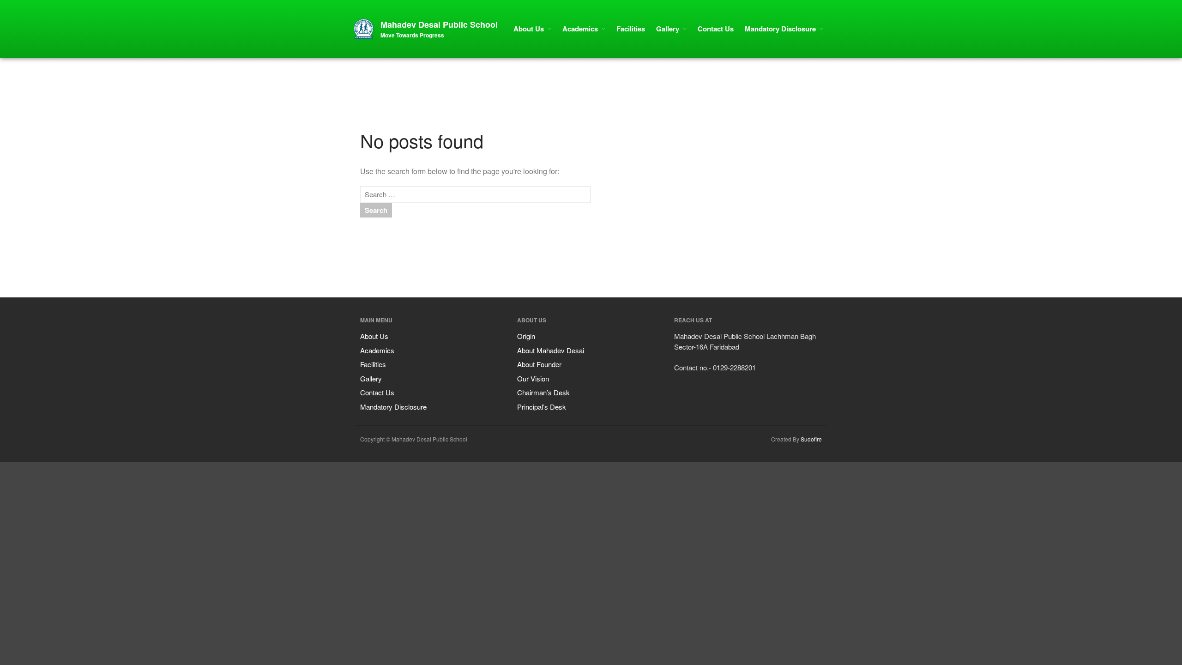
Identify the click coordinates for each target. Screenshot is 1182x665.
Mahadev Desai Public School (439, 24)
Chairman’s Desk (543, 392)
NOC (1092, 487)
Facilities (630, 29)
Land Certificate (1104, 571)
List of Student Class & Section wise (1126, 650)
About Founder (539, 364)
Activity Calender (1105, 624)
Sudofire (811, 439)
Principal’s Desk (541, 406)
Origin (526, 336)
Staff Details (1100, 585)
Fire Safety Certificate (1110, 526)
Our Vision (533, 378)
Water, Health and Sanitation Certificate (1117, 555)
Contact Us (716, 29)
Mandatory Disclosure (780, 29)
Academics (580, 29)
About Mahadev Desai (550, 350)
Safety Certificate (1105, 513)
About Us (528, 29)
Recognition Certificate (1111, 499)
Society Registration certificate (1120, 473)
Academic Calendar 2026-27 (1117, 638)
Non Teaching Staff (1107, 611)
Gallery (667, 29)
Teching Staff (1101, 598)
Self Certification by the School (1120, 539)
